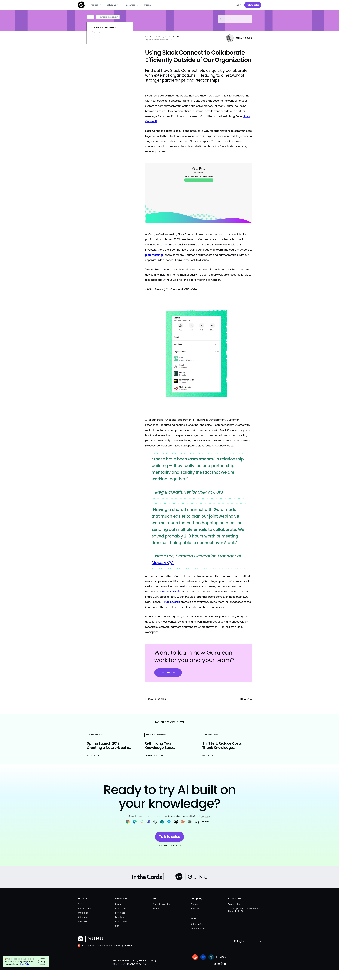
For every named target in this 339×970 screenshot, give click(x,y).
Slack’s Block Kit (170, 591)
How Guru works (85, 908)
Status (156, 908)
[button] (95, 5)
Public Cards (172, 602)
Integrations (83, 912)
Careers (194, 904)
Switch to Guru (198, 924)
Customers (120, 908)
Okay (42, 961)
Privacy (152, 960)
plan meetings (154, 255)
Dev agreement (139, 960)
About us (195, 908)
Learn (118, 904)
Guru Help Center (161, 904)
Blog (117, 925)
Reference (120, 912)
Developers (120, 917)
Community (121, 921)
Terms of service (121, 960)
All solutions (83, 921)
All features (83, 917)
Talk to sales (253, 5)
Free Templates (198, 928)
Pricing (147, 5)
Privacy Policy (24, 964)
